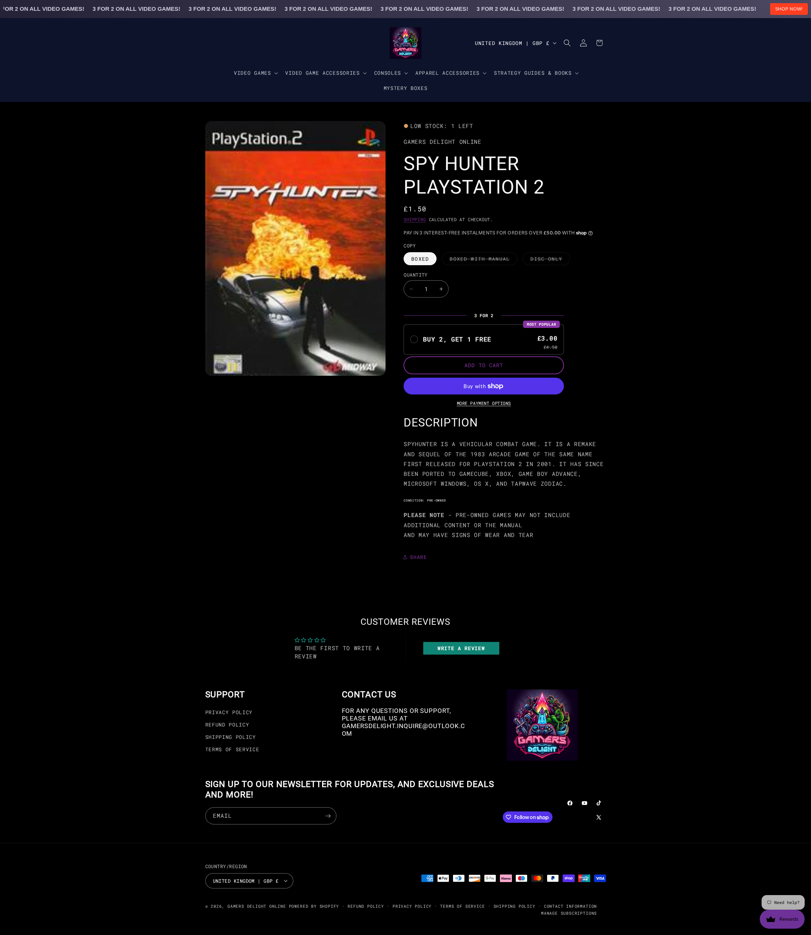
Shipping (415, 219)
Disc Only (550, 260)
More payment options (484, 403)
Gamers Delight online (256, 905)
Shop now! (789, 8)
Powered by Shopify (314, 905)
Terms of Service (232, 749)
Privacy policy (412, 905)
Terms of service (462, 905)
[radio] (483, 339)
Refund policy (366, 905)
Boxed (420, 258)
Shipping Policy (230, 736)
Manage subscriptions (569, 912)
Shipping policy (514, 905)
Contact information (570, 905)
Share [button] (418, 557)
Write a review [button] (461, 648)
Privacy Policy (229, 712)
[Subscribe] (328, 815)
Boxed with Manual (483, 260)
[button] (255, 72)
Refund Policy (227, 724)
